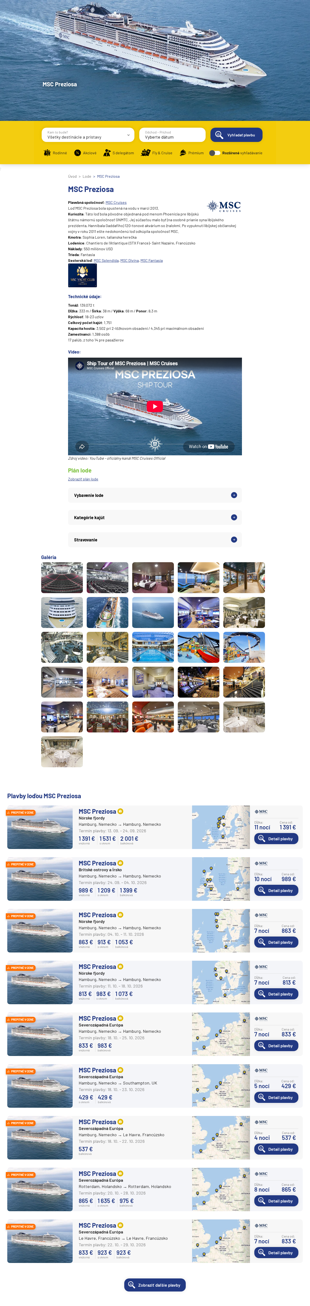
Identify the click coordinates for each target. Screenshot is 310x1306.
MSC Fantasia (151, 260)
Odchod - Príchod (158, 132)
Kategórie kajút (89, 517)
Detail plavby (280, 838)
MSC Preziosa (97, 811)
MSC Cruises (116, 202)
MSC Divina (129, 260)
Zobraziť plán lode (83, 479)
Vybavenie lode (88, 495)
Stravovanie (85, 539)
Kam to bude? (57, 132)
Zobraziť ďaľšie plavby (159, 1285)
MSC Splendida (106, 260)
